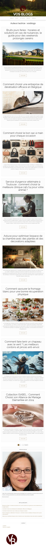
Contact (4, 525)
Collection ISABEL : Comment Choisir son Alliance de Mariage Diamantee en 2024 (23, 397)
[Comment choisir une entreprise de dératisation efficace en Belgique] (23, 102)
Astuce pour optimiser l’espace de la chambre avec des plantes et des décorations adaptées (23, 238)
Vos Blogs (23, 14)
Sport (16, 18)
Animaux (34, 18)
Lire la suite (23, 75)
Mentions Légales (6, 527)
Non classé (23, 402)
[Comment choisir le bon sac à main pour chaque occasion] (23, 151)
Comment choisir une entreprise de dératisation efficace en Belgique (23, 85)
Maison (12, 18)
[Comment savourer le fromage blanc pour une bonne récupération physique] (23, 309)
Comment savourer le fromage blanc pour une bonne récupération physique (23, 291)
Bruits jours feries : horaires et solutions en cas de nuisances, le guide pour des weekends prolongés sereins (23, 34)
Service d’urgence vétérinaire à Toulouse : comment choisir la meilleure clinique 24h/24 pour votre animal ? (23, 185)
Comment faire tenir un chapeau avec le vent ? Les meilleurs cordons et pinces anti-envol (23, 344)
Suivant (26, 444)
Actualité (22, 18)
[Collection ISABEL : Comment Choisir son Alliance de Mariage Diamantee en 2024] (23, 415)
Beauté (28, 18)
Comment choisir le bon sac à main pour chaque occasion (23, 134)
